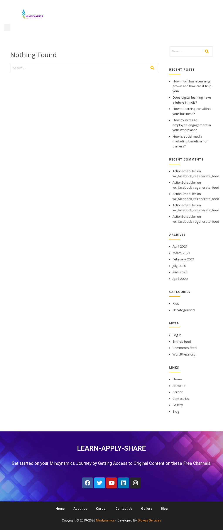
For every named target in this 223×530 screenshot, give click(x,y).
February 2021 (183, 259)
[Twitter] (99, 482)
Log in (176, 335)
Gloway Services (149, 520)
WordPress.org (184, 354)
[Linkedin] (123, 482)
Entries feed (181, 341)
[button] (7, 27)
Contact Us (180, 398)
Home (177, 379)
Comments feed (184, 347)
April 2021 (180, 246)
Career (177, 392)
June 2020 (180, 272)
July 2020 (179, 265)
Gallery (177, 405)
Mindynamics (105, 520)
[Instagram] (135, 482)
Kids (175, 303)
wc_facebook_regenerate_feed (195, 176)
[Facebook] (87, 482)
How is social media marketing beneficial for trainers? (190, 141)
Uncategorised (183, 310)
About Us (179, 385)
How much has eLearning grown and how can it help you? (191, 86)
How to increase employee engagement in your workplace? (191, 125)
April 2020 (180, 278)
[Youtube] (111, 482)
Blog (175, 411)
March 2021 (181, 253)
